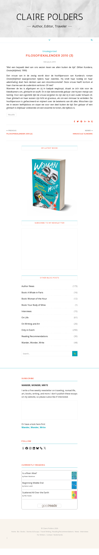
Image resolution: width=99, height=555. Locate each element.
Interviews (27, 311)
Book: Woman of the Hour (34, 298)
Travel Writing (45, 531)
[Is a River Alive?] (74, 475)
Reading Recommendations (35, 336)
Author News (28, 286)
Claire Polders (49, 16)
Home (13, 531)
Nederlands (58, 535)
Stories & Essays (32, 531)
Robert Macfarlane (29, 476)
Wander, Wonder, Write (33, 342)
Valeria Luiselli (28, 486)
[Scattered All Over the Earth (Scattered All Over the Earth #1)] (74, 495)
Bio (18, 531)
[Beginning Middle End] (74, 485)
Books (22, 531)
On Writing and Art (31, 323)
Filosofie (11, 114)
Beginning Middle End (32, 482)
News (77, 531)
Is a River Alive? (29, 473)
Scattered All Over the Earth (35, 492)
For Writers (41, 535)
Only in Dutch (28, 330)
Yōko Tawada (28, 496)
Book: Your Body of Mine (34, 305)
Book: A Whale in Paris (32, 292)
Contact (49, 535)
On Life (25, 317)
